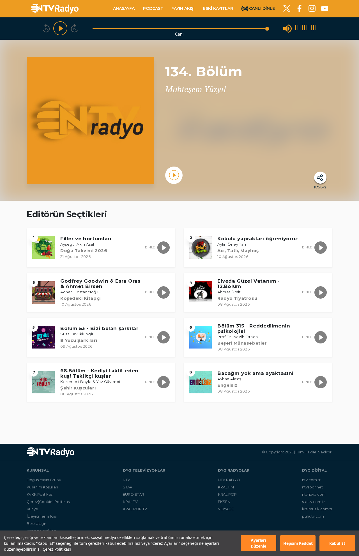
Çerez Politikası (57, 549)
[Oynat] (60, 29)
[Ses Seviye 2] (298, 28)
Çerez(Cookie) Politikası (48, 501)
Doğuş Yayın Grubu (44, 479)
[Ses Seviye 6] (307, 28)
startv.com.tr (313, 501)
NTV (126, 479)
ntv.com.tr (311, 479)
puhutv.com (313, 516)
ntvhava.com (314, 494)
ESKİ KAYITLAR (218, 8)
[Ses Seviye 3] (300, 28)
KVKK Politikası (40, 494)
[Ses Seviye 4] (302, 28)
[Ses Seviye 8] (311, 28)
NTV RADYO (229, 479)
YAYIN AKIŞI (183, 8)
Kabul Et (337, 543)
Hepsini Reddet (298, 543)
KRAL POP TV (135, 509)
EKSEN (224, 501)
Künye (32, 509)
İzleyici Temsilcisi (42, 516)
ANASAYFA (124, 8)
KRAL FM (226, 487)
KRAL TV (130, 501)
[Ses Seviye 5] (304, 28)
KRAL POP (227, 494)
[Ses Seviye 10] (316, 28)
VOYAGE (226, 509)
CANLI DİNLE (262, 8)
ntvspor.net (312, 487)
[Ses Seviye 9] (313, 28)
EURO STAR (133, 494)
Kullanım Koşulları (42, 487)
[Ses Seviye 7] (309, 28)
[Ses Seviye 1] (295, 28)
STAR (127, 487)
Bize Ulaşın (36, 523)
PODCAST (153, 8)
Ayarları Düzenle (258, 543)
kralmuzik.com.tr (317, 509)
